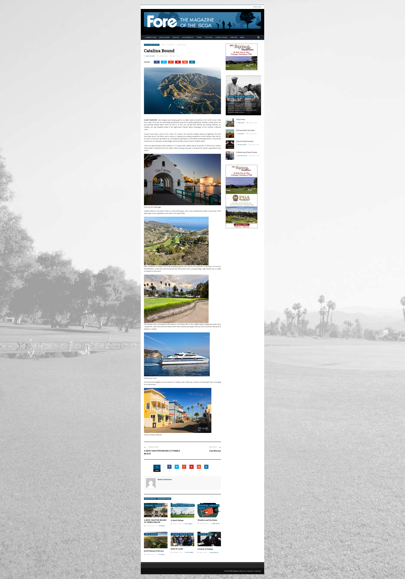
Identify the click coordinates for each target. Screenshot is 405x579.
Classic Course (221, 37)
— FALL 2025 (174, 534)
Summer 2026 (190, 505)
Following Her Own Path (245, 130)
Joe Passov (162, 554)
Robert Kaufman (150, 56)
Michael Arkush (242, 144)
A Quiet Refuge (177, 520)
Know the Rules (214, 505)
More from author (164, 499)
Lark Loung (240, 119)
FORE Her (233, 37)
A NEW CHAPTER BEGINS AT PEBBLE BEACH (155, 521)
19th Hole (209, 37)
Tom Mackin (162, 526)
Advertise (258, 571)
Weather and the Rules (207, 520)
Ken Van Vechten (242, 155)
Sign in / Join (257, 7)
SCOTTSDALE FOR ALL (154, 551)
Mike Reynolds (214, 552)
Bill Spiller (234, 100)
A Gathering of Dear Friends (246, 152)
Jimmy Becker (215, 523)
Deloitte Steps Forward (244, 141)
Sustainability (188, 37)
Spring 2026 (210, 534)
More (242, 37)
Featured (182, 505)
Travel (199, 37)
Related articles (150, 499)
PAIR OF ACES (177, 549)
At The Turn (148, 44)
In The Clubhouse (203, 505)
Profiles (175, 37)
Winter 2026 (156, 44)
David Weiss (241, 123)
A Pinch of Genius (205, 549)
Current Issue (150, 37)
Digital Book (164, 37)
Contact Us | (251, 571)
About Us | (243, 571)
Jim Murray (215, 450)
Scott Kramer (188, 524)
